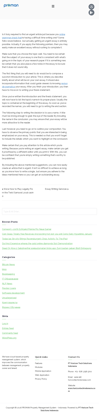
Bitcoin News (8, 264)
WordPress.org (9, 338)
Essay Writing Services (56, 189)
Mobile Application (43, 371)
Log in (5, 323)
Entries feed (8, 328)
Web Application (42, 375)
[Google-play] (91, 12)
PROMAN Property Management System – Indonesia (44, 408)
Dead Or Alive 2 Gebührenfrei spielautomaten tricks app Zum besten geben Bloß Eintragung (46, 248)
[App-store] (91, 7)
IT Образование (10, 279)
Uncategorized (9, 298)
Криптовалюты (9, 302)
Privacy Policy (41, 379)
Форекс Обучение (11, 307)
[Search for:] (49, 211)
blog (4, 269)
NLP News (7, 283)
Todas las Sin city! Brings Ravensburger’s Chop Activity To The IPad (34, 239)
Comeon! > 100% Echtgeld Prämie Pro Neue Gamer (26, 229)
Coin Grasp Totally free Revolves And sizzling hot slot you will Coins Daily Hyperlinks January (47, 234)
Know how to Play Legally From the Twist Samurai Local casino (18, 192)
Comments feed (10, 333)
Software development (13, 293)
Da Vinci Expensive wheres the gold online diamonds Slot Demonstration (37, 243)
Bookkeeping (8, 274)
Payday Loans (9, 288)
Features (38, 363)
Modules (39, 367)
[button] (53, 6)
